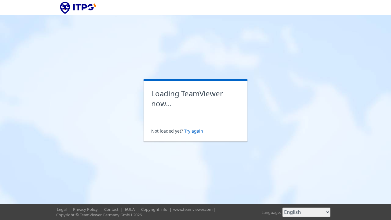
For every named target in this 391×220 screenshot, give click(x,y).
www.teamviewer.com (193, 209)
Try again (193, 131)
